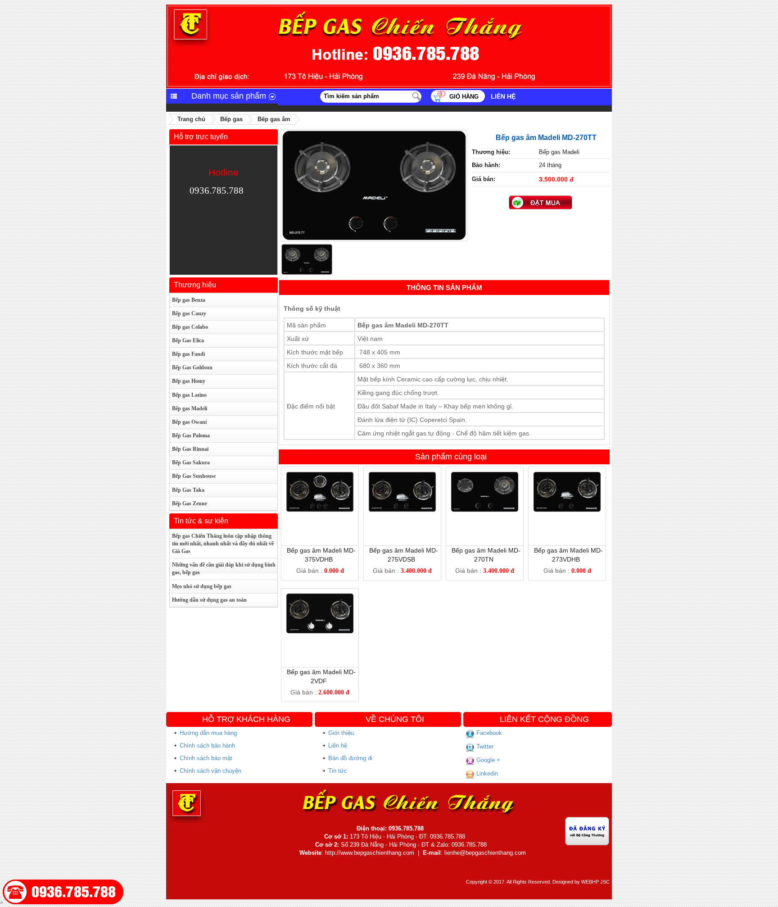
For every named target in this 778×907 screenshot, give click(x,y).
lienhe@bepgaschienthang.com (485, 852)
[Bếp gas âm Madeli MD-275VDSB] (402, 475)
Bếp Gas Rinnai (190, 449)
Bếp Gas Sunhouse (194, 476)
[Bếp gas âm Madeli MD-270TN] (485, 475)
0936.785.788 (217, 190)
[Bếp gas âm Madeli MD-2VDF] (320, 597)
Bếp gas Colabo (190, 327)
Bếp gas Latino (189, 395)
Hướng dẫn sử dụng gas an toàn (209, 600)
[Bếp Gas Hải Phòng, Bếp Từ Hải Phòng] (389, 8)
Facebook (488, 733)
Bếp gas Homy (188, 381)
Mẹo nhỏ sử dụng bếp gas (201, 586)
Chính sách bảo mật (206, 758)
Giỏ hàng (464, 96)
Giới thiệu (341, 733)
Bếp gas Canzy (189, 313)
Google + (487, 760)
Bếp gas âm (274, 119)
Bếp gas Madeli (189, 408)
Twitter (484, 746)
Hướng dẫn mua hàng (208, 733)
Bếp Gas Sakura (191, 462)
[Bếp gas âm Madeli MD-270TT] (374, 133)
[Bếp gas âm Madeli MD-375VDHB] (320, 475)
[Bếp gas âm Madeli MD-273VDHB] (567, 475)
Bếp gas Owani (189, 422)
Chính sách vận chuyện (210, 770)
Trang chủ (191, 119)
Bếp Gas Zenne (189, 503)
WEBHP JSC (595, 881)
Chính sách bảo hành (207, 745)
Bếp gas (231, 119)
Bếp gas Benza (188, 300)
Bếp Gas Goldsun (192, 367)
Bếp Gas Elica (188, 340)
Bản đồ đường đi (350, 758)
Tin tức (337, 770)
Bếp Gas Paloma (191, 435)
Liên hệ (503, 96)
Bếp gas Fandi (188, 354)
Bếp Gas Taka (188, 490)
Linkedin (486, 773)
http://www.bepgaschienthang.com (369, 852)
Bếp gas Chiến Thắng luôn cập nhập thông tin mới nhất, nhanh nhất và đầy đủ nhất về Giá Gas (223, 543)
